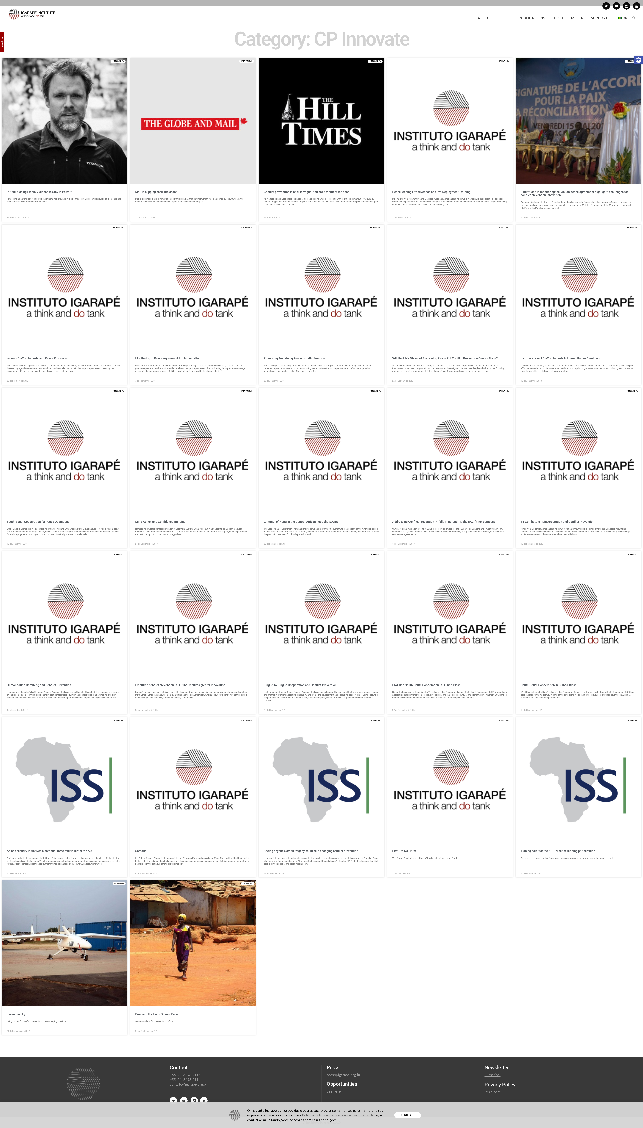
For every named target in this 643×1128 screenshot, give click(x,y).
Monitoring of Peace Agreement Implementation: (168, 358)
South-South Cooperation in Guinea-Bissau (549, 685)
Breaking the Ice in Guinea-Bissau (157, 1014)
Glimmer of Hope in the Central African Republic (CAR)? (301, 521)
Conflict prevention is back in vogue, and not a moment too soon (306, 192)
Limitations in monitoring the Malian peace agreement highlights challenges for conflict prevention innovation (574, 193)
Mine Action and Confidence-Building (160, 521)
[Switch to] (620, 18)
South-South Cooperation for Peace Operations (38, 521)
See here (334, 1091)
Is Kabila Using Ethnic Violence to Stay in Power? (39, 192)
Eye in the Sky (16, 1014)
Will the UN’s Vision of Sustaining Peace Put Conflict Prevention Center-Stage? (445, 358)
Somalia (141, 851)
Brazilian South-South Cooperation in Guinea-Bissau (427, 685)
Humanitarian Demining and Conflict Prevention (39, 685)
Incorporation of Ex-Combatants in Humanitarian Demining (560, 358)
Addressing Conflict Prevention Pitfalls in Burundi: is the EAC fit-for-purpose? (443, 521)
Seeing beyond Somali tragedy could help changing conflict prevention (311, 851)
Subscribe (493, 1075)
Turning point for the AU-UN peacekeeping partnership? (558, 851)
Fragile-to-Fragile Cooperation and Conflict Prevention (300, 685)
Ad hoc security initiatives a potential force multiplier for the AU (49, 851)
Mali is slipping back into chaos (156, 192)
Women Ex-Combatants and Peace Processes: (38, 358)
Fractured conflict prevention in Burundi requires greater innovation (180, 685)
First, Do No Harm (404, 851)
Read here (493, 1092)
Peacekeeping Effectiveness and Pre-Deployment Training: (431, 192)
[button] (638, 60)
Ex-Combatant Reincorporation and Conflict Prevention (557, 521)
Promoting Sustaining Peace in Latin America (294, 358)
